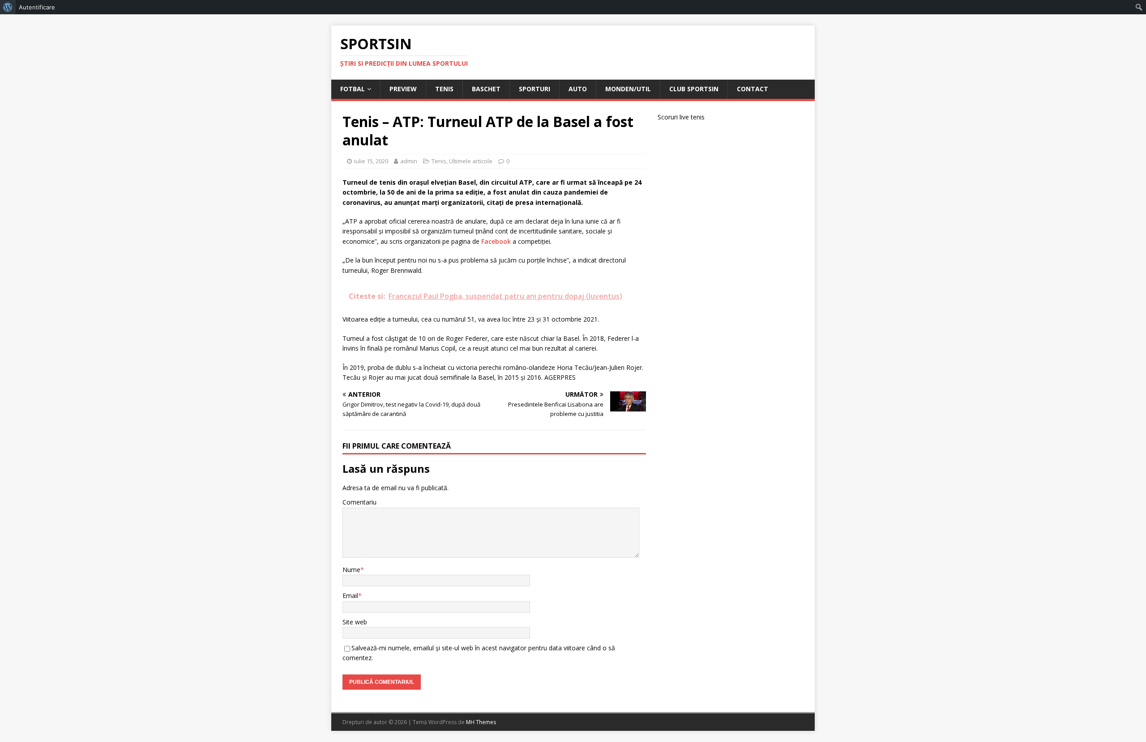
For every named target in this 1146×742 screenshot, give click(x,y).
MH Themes (481, 722)
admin (408, 161)
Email (350, 595)
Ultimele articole (470, 161)
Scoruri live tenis (681, 117)
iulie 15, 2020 (371, 161)
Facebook (496, 241)
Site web (354, 622)
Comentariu (359, 502)
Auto (578, 89)
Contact (752, 89)
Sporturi (534, 89)
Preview (403, 89)
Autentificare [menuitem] (37, 7)
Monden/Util (628, 89)
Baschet (486, 89)
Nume (351, 569)
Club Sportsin (693, 89)
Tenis (444, 89)
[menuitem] (8, 7)
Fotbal (352, 89)
